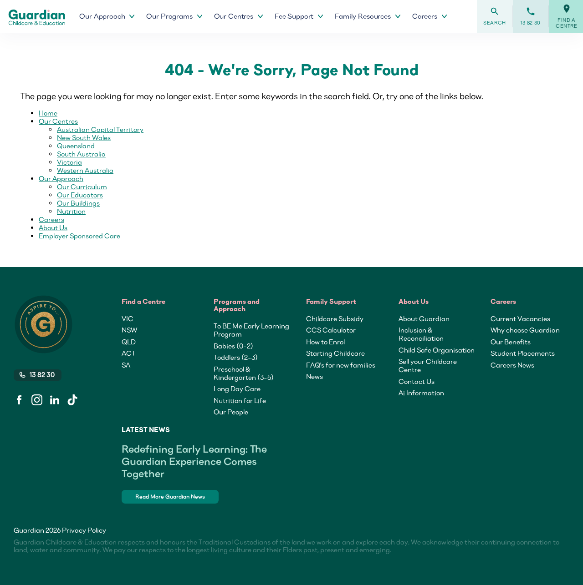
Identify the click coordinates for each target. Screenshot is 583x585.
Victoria (69, 162)
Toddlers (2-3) (236, 357)
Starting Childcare (335, 353)
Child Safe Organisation (437, 350)
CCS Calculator (331, 330)
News (314, 376)
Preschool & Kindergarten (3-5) (244, 373)
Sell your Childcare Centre (428, 365)
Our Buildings (78, 203)
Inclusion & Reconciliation (421, 334)
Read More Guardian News (170, 496)
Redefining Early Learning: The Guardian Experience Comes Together (194, 461)
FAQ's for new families (340, 365)
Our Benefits (511, 342)
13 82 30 (531, 16)
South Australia (81, 154)
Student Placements (523, 353)
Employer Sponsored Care (79, 236)
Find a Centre (567, 16)
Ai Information (421, 392)
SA (126, 365)
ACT (128, 353)
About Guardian (424, 318)
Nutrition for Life (240, 400)
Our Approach (61, 178)
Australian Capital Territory (100, 129)
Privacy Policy (84, 530)
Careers (51, 219)
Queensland (76, 145)
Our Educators (80, 195)
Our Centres (58, 121)
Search (494, 16)
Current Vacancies (520, 318)
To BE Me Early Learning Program (251, 330)
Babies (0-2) (233, 346)
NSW (129, 330)
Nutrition (71, 211)
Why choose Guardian (525, 330)
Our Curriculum (82, 186)
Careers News (512, 365)
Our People (231, 412)
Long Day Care (237, 388)
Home (48, 113)
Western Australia (85, 170)
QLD (129, 342)
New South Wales (84, 137)
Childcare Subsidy (334, 318)
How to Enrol (325, 342)
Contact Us (417, 381)
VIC (127, 318)
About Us (53, 227)
